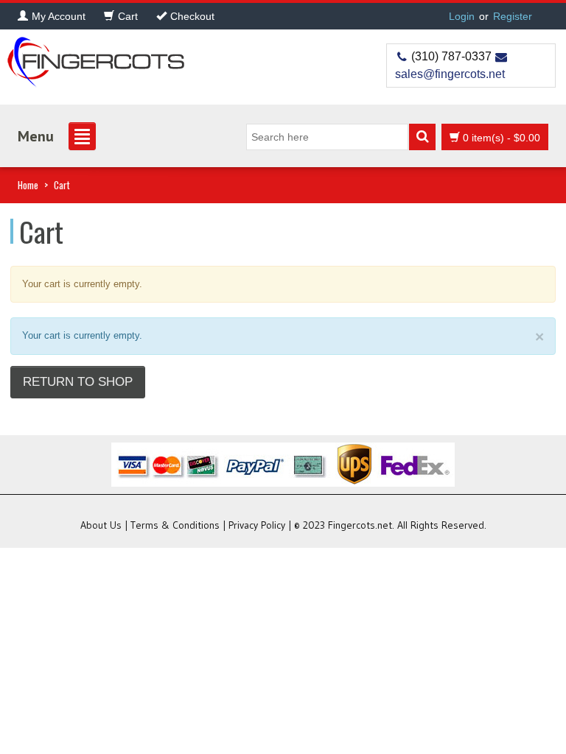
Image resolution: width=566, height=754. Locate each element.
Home (28, 184)
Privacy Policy (256, 525)
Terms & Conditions (175, 525)
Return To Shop (78, 382)
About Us (101, 525)
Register (512, 16)
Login (462, 16)
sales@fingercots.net (450, 74)
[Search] (422, 137)
